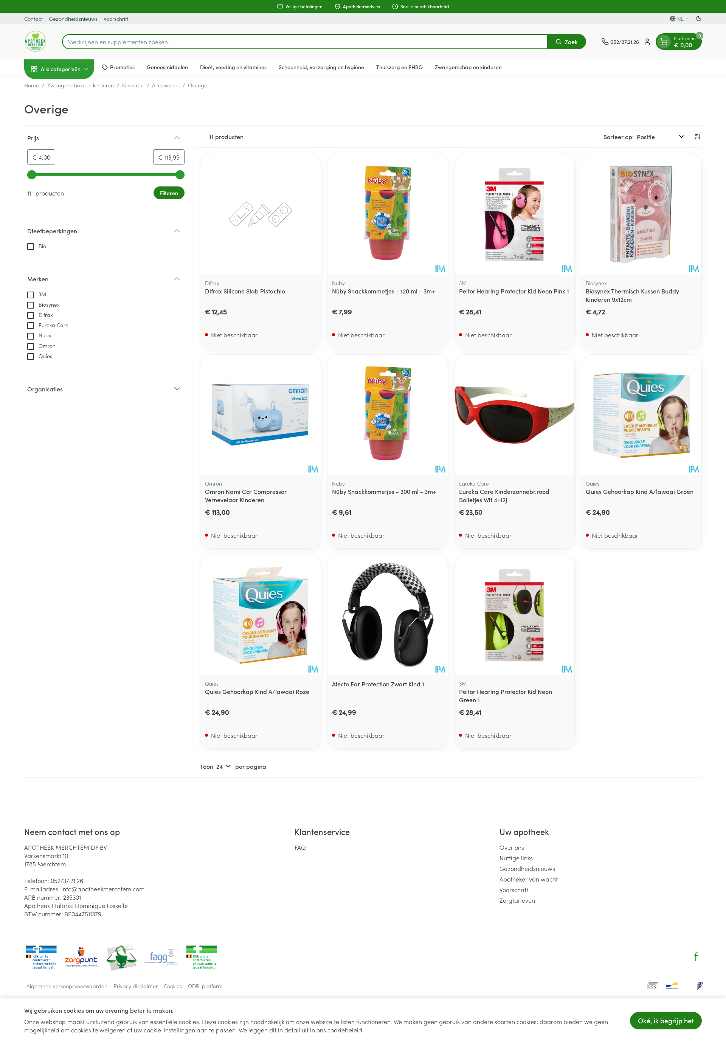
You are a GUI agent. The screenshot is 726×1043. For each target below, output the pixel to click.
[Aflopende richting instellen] (697, 136)
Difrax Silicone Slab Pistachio (245, 291)
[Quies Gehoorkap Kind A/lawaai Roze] (260, 615)
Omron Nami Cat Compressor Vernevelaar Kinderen (246, 495)
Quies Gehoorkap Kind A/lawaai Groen (639, 491)
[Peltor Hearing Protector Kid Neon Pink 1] (515, 214)
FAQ (300, 847)
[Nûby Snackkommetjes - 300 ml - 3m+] (387, 415)
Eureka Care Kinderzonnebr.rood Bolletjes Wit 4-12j (504, 495)
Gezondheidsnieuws (73, 18)
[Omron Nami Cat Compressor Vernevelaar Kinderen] (260, 415)
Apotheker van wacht (529, 879)
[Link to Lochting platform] (699, 985)
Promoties (122, 67)
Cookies (173, 986)
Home (31, 85)
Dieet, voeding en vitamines (233, 67)
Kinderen (133, 85)
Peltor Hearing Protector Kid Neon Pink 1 (514, 291)
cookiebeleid (344, 1030)
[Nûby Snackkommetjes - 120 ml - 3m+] (387, 214)
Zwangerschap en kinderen (468, 67)
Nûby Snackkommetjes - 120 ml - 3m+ (383, 291)
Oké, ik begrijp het (666, 1020)
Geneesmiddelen (167, 67)
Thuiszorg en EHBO (399, 67)
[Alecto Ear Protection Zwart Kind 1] (387, 615)
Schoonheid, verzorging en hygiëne (321, 67)
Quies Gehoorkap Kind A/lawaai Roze (257, 691)
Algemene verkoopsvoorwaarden (66, 986)
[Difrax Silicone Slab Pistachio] (260, 214)
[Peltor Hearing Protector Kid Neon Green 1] (515, 615)
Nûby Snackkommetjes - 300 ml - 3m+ (384, 491)
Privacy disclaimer (135, 986)
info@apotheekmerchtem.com (102, 889)
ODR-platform (205, 986)
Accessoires (166, 85)
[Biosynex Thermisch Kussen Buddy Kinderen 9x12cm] (641, 214)
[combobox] (305, 41)
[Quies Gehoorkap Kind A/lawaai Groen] (641, 415)
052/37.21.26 (67, 880)
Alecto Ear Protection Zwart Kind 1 (378, 684)
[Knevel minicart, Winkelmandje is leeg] (664, 41)
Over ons (512, 847)
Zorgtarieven (517, 900)
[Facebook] (696, 956)
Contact (33, 18)
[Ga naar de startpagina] (35, 41)
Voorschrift (116, 18)
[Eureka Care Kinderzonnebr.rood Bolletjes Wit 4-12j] (515, 415)
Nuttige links (516, 858)
